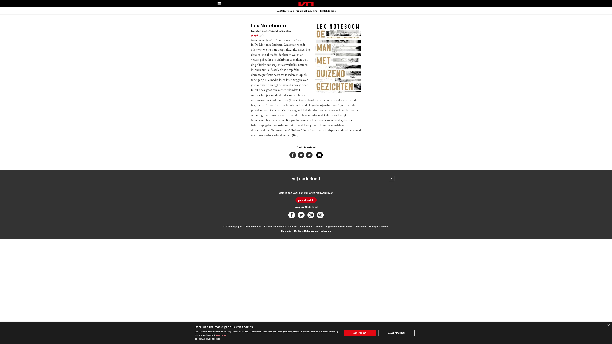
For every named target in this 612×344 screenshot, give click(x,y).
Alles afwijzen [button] (396, 333)
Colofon (292, 226)
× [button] (608, 325)
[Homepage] (306, 4)
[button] (266, 339)
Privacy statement (378, 226)
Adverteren (306, 226)
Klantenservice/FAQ (275, 226)
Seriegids (286, 231)
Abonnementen (253, 226)
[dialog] (306, 333)
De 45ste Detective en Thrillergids (312, 231)
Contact (319, 226)
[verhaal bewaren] (319, 155)
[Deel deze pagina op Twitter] (301, 155)
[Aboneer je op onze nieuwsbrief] (320, 215)
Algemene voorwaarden (339, 226)
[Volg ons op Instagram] (310, 215)
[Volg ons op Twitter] (301, 215)
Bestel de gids (328, 11)
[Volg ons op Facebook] (291, 215)
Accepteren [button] (360, 333)
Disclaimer (360, 226)
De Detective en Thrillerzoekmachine (297, 11)
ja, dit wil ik (306, 200)
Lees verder (221, 334)
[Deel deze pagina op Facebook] (292, 155)
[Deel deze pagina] (309, 155)
